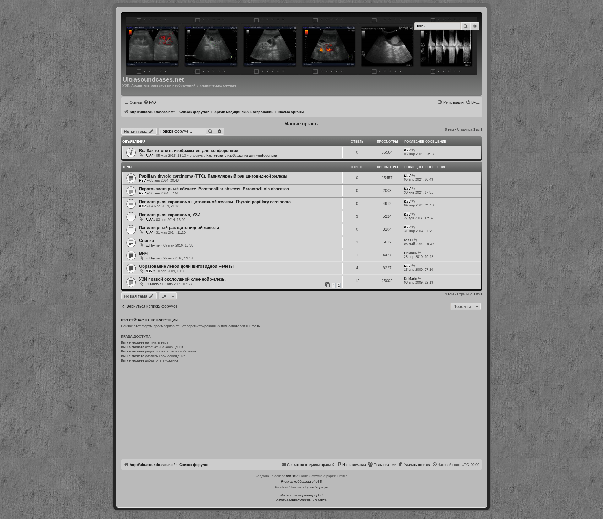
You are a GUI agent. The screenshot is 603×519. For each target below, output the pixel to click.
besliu (408, 240)
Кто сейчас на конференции (149, 320)
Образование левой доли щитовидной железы (186, 266)
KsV (149, 155)
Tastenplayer (319, 487)
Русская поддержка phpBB (301, 481)
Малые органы (301, 123)
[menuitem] (150, 102)
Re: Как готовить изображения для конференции (188, 150)
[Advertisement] (301, 412)
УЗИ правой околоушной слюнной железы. (183, 279)
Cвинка (146, 240)
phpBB (291, 476)
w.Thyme (153, 245)
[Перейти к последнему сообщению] (413, 150)
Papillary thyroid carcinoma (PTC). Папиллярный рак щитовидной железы (213, 176)
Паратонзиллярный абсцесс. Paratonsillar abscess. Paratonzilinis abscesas (214, 189)
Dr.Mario (410, 253)
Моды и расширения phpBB (301, 495)
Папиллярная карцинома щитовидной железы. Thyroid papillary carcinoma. (215, 201)
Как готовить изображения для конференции (241, 155)
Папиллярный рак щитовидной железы (179, 227)
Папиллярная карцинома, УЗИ (169, 214)
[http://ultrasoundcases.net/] (301, 45)
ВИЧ (143, 253)
